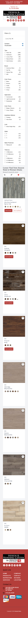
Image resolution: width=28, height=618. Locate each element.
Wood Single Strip (10, 126)
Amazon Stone (18, 611)
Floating (8, 117)
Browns (8, 83)
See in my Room (17, 210)
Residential (9, 101)
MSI (7, 74)
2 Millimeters (9, 152)
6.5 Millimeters (10, 162)
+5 (17, 299)
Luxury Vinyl (9, 56)
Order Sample (8, 210)
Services (6, 580)
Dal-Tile (8, 70)
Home (5, 573)
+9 (20, 207)
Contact (17, 575)
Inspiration (7, 577)
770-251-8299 (15, 8)
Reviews (17, 577)
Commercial (9, 97)
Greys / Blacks (9, 110)
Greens (8, 87)
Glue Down (9, 119)
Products (7, 575)
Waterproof (9, 144)
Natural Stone (9, 58)
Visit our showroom (14, 2)
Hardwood (8, 54)
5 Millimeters (9, 158)
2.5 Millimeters (10, 154)
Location (17, 580)
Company (17, 573)
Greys (7, 89)
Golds (7, 85)
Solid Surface (9, 61)
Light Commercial (10, 99)
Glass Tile (8, 52)
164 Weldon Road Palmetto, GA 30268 (12, 589)
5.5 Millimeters (10, 160)
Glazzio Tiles (9, 72)
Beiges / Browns (10, 108)
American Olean (10, 68)
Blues (7, 81)
